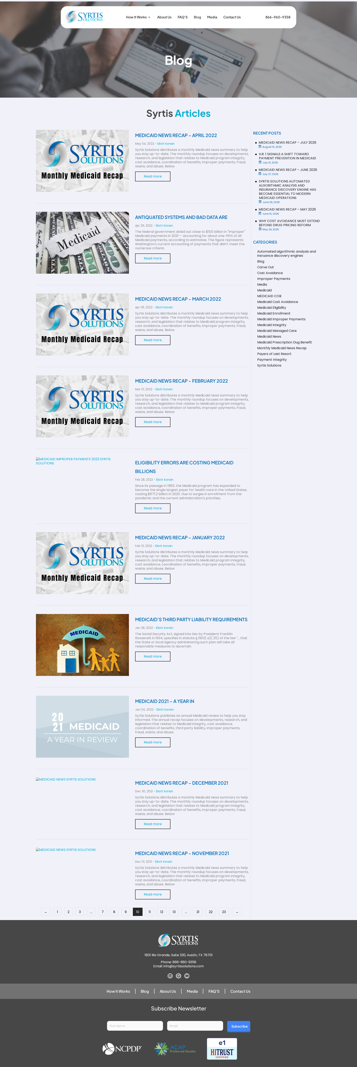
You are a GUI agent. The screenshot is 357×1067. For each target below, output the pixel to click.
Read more (153, 176)
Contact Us (232, 17)
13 (174, 912)
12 (161, 912)
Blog (197, 17)
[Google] (178, 976)
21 (197, 912)
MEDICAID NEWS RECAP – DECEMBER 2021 (181, 783)
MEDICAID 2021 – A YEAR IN (164, 701)
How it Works (136, 17)
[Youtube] (187, 976)
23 (224, 912)
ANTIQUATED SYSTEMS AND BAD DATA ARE (181, 217)
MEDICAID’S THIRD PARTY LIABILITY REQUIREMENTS (191, 619)
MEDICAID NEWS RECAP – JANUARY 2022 (180, 537)
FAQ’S (183, 17)
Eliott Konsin (166, 144)
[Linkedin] (170, 976)
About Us (164, 17)
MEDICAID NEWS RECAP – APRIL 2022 (176, 135)
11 (150, 912)
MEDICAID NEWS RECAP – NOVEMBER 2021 (182, 853)
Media (212, 17)
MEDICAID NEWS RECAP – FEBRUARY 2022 (181, 381)
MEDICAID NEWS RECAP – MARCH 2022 (178, 299)
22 (211, 912)
